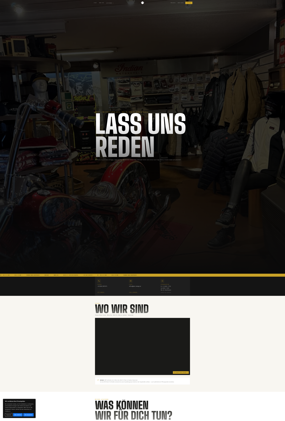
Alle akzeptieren (28, 414)
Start (95, 2)
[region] (19, 408)
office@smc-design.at (135, 286)
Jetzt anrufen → (101, 292)
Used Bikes (181, 2)
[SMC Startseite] (142, 2)
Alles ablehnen (17, 414)
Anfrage (189, 2)
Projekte (173, 2)
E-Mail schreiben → (133, 292)
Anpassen (8, 414)
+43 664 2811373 (102, 286)
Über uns (101, 2)
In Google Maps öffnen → (180, 372)
